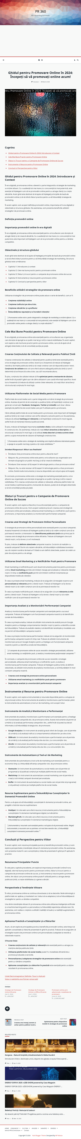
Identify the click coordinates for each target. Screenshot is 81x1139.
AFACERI (34, 1128)
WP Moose (59, 1135)
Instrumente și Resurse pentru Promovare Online (28, 164)
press (8, 1063)
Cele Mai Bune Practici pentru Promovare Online (27, 157)
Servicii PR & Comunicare (12, 1130)
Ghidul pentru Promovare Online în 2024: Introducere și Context (33, 153)
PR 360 (40, 11)
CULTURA (25, 1128)
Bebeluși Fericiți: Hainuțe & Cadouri (20, 1110)
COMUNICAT (14, 1128)
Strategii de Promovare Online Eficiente (13, 991)
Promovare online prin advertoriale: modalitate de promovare (61, 992)
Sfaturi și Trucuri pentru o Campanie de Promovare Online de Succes (35, 161)
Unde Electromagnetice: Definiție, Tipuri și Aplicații (25, 976)
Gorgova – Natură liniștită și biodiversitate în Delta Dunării (30, 1055)
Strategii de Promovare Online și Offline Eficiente (37, 991)
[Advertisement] (40, 40)
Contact (26, 1130)
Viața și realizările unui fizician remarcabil (21, 979)
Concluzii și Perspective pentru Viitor (23, 168)
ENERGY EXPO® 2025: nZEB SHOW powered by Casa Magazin (30, 1083)
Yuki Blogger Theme (39, 1135)
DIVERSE (53, 1128)
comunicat (36, 82)
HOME (7, 1128)
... (67, 1059)
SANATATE (44, 1128)
